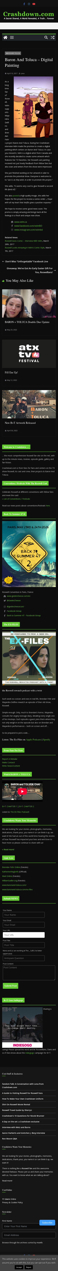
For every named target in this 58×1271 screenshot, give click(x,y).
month (39, 1242)
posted (16, 195)
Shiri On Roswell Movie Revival (16, 1104)
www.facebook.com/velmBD (28, 225)
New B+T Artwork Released (20, 423)
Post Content (8, 964)
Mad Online (7, 876)
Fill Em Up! (11, 372)
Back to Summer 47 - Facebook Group (24, 615)
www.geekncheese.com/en (18, 596)
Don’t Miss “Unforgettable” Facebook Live (26, 261)
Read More (38, 1267)
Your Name (7, 910)
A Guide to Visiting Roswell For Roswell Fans (22, 1093)
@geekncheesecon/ (15, 606)
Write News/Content (11, 766)
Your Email (7, 920)
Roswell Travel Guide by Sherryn (17, 1110)
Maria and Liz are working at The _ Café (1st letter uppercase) (22, 952)
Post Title (6, 940)
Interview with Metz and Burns (16, 1127)
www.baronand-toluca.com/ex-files (17, 889)
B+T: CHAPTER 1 (9, 806)
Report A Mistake (9, 759)
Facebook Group (14, 611)
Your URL (6, 930)
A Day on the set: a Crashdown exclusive (20, 1121)
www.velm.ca (20, 221)
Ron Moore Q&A (9, 1138)
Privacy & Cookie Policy (12, 1202)
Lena (22, 73)
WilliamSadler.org (9, 880)
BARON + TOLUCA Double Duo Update (27, 322)
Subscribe (47, 1222)
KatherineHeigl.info (10, 871)
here (48, 505)
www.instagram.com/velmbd (28, 229)
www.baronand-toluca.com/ (14, 885)
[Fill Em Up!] (29, 341)
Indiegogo (29, 1053)
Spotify (46, 739)
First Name (7, 1221)
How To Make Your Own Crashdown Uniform (22, 1098)
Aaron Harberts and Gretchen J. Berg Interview (23, 1133)
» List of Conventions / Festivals (16, 499)
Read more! (7, 1180)
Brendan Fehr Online (11, 867)
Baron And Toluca (13, 53)
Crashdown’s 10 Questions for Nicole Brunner (23, 1116)
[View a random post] (52, 37)
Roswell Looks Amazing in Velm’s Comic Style (25, 247)
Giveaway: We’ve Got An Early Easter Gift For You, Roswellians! (30, 270)
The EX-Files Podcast (19, 812)
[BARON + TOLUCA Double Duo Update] (29, 291)
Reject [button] (28, 1267)
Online (9, 1199)
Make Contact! (8, 762)
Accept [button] (19, 1267)
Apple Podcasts (33, 739)
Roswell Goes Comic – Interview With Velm (23, 241)
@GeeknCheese (14, 600)
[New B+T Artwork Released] (29, 392)
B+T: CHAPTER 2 (26, 806)
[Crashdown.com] (5, 37)
